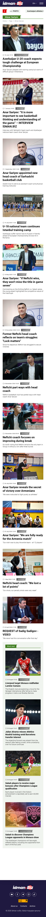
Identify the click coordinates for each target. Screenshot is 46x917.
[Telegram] (23, 894)
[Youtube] (12, 894)
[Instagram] (29, 894)
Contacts (23, 906)
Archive (32, 906)
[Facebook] (17, 894)
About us (14, 906)
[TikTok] (34, 894)
